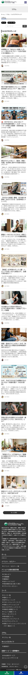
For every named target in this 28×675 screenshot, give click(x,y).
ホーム (3, 14)
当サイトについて (9, 581)
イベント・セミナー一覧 (11, 566)
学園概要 (6, 577)
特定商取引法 (5, 666)
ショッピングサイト (10, 658)
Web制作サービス (9, 655)
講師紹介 (6, 579)
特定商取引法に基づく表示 (12, 584)
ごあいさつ (7, 574)
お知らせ (4, 558)
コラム (8, 14)
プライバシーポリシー (11, 586)
